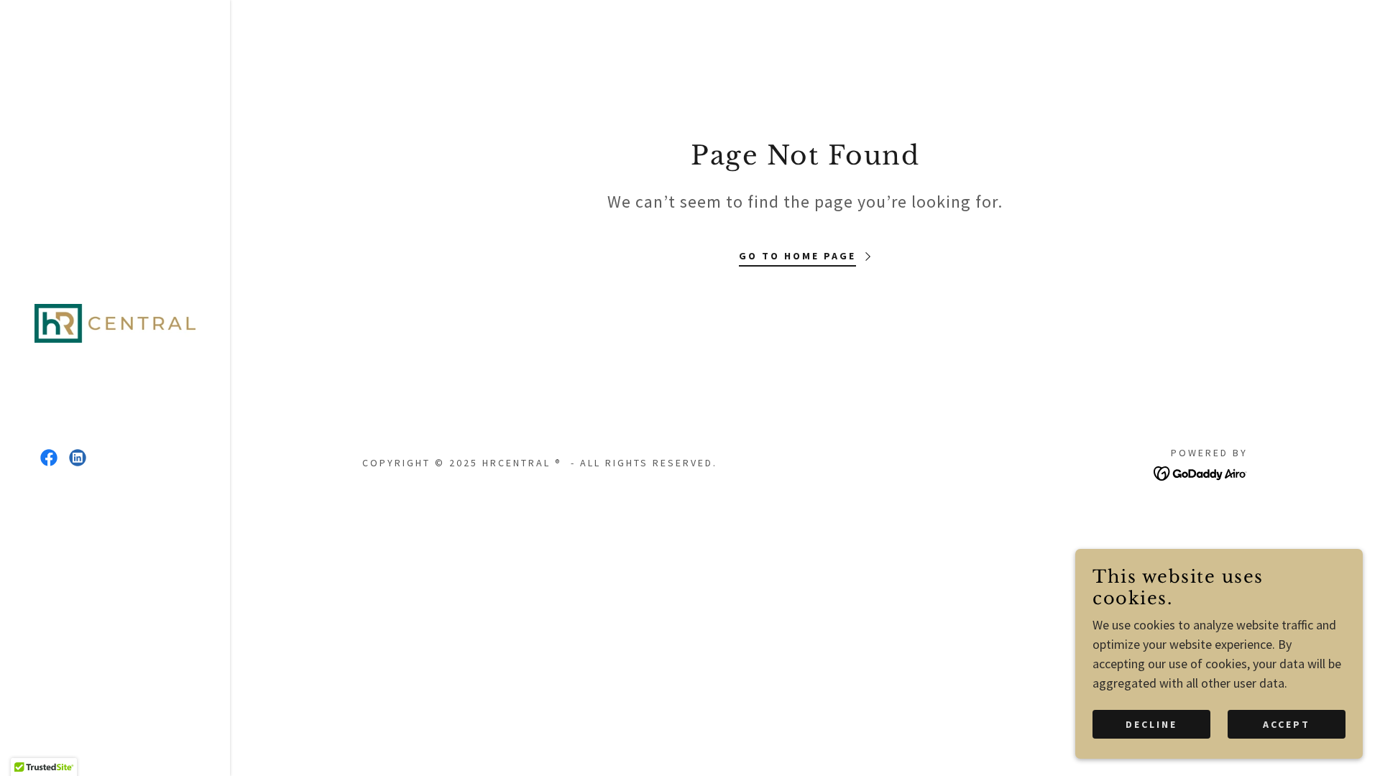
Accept (1286, 724)
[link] (115, 321)
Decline (1151, 724)
